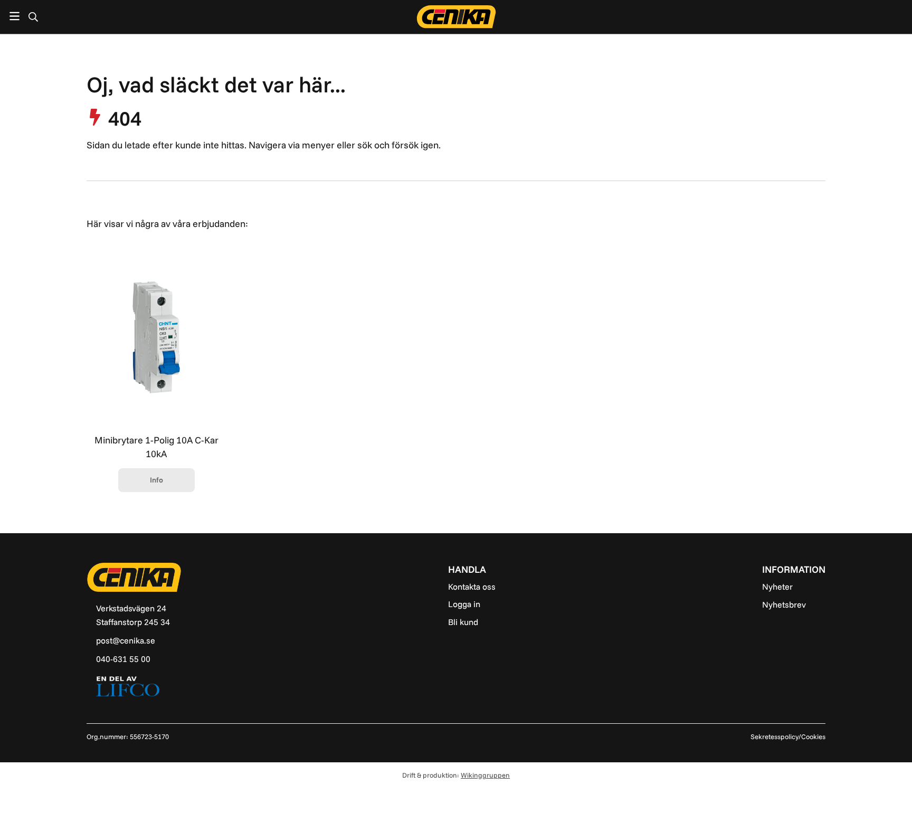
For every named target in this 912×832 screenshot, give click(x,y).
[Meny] (14, 16)
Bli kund (463, 622)
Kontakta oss (472, 586)
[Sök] (33, 17)
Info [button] (156, 480)
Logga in (464, 604)
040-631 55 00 (123, 659)
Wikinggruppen (485, 775)
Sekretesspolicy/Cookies (787, 736)
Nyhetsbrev (784, 604)
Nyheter (777, 586)
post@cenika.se (125, 640)
